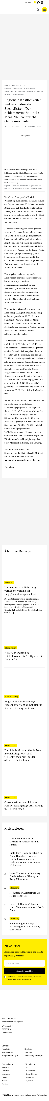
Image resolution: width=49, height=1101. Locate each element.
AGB (27, 1067)
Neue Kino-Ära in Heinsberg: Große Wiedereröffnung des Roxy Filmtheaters (25, 876)
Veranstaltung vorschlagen (33, 1056)
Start (6, 85)
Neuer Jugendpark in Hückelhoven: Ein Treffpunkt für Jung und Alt (23, 656)
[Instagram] (7, 1036)
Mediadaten (6, 1074)
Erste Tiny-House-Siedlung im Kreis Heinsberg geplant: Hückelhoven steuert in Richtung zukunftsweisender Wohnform (26, 858)
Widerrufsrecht (31, 1071)
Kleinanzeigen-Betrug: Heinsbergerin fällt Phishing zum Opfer (25, 926)
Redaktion (5, 1071)
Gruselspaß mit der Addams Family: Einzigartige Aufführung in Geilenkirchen (23, 805)
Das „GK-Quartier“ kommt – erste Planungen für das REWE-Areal (27, 907)
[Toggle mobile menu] (44, 9)
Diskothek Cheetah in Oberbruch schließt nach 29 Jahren (24, 841)
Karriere (5, 1084)
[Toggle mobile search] (38, 9)
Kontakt (5, 1081)
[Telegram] (12, 1036)
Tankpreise (28, 1052)
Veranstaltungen (7, 1052)
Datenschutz (30, 1077)
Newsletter (28, 1049)
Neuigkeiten (6, 1049)
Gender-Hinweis (31, 1074)
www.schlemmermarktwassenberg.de (22, 460)
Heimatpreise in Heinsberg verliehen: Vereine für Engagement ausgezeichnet (20, 591)
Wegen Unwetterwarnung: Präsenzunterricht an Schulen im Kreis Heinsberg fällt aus (23, 705)
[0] (34, 2)
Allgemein (15, 85)
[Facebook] (3, 1036)
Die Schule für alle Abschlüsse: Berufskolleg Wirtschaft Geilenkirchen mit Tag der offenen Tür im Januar (23, 755)
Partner (4, 1077)
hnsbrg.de (5, 1067)
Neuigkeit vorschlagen (10, 1056)
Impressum (29, 1081)
